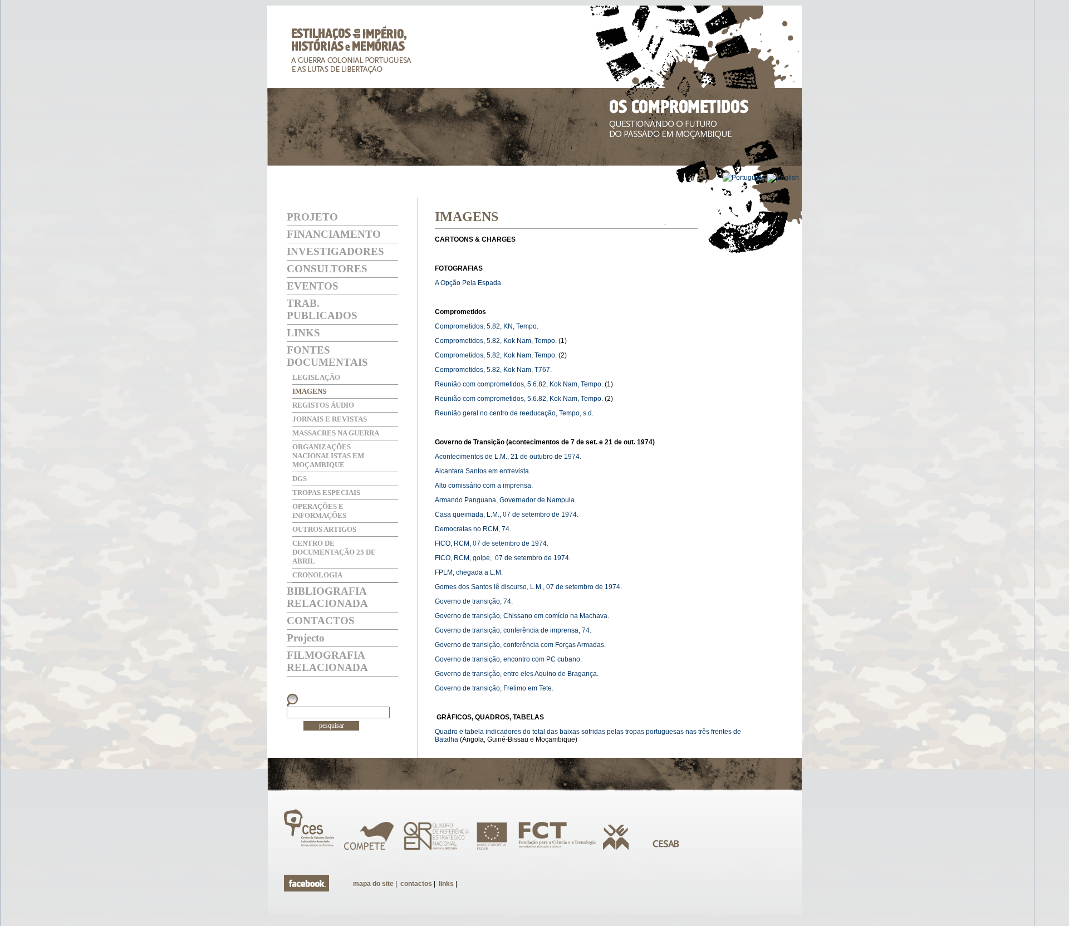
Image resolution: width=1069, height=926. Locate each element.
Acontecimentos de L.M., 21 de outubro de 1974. (508, 456)
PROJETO (312, 217)
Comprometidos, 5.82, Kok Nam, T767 (492, 370)
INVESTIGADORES (335, 251)
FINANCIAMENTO (334, 234)
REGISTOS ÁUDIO (323, 405)
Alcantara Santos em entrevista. (483, 471)
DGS (299, 478)
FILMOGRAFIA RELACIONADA (327, 661)
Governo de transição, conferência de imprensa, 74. (513, 630)
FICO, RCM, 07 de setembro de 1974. (491, 543)
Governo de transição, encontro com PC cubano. (508, 659)
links (446, 884)
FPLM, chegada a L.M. (469, 572)
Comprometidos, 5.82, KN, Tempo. (486, 326)
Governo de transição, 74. (474, 601)
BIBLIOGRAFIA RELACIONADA (327, 597)
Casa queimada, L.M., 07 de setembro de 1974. (506, 514)
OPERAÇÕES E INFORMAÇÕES (319, 511)
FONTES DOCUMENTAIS (327, 356)
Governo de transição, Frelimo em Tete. (494, 688)
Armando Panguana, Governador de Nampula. (505, 500)
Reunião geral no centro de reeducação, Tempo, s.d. (514, 413)
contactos (416, 884)
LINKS (303, 333)
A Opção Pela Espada (468, 283)
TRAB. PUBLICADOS (322, 309)
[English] (783, 178)
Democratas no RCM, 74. (473, 529)
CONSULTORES (327, 269)
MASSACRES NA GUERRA (335, 433)
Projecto (306, 638)
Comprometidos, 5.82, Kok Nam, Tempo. (496, 341)
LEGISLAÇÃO (316, 377)
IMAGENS (309, 391)
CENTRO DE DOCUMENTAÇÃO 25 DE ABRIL (334, 552)
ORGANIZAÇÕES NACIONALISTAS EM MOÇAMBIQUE (328, 456)
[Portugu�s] (745, 178)
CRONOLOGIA (317, 575)
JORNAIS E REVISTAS (329, 419)
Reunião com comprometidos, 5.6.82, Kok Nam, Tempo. (519, 384)
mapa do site (373, 884)
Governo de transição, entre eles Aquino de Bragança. (517, 674)
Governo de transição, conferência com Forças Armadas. (520, 645)
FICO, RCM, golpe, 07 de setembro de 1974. (503, 558)
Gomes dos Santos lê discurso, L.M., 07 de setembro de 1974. (528, 587)
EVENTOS (313, 286)
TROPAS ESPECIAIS (326, 492)
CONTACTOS (321, 620)
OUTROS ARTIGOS (324, 529)
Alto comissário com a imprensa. (484, 485)
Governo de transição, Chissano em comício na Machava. (522, 616)
